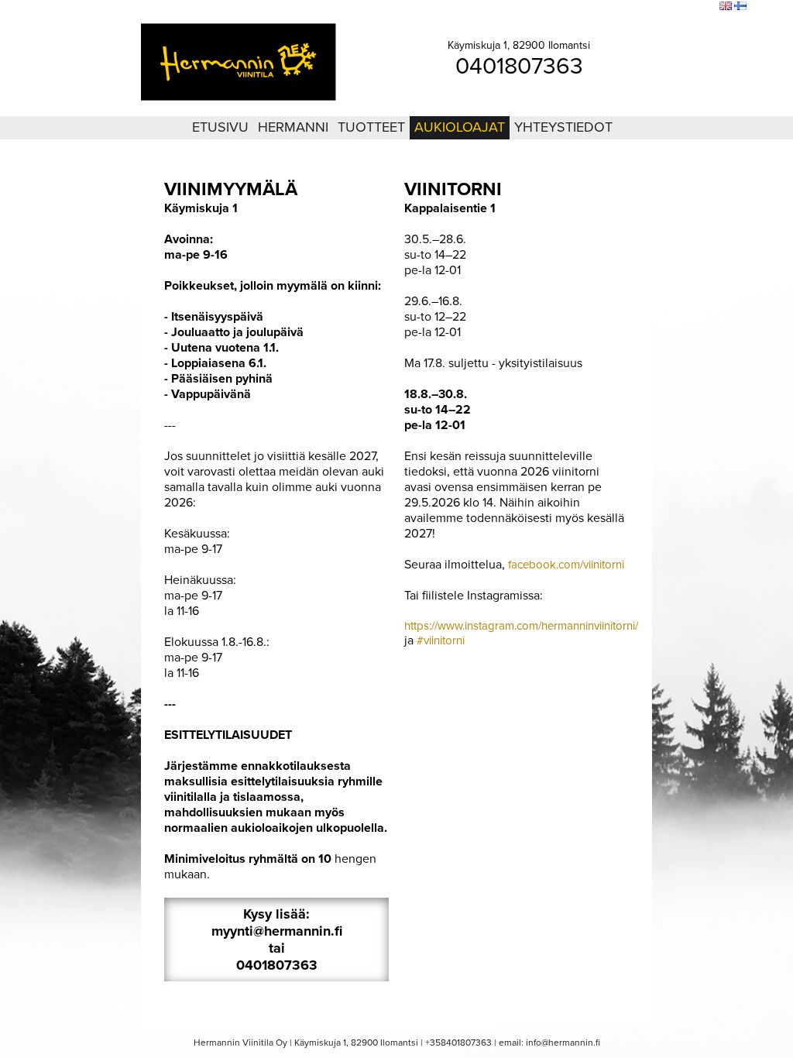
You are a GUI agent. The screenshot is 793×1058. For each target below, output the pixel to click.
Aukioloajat (459, 127)
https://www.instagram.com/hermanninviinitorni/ (521, 626)
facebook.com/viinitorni (566, 565)
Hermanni (293, 127)
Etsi (704, 7)
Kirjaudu (623, 7)
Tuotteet (371, 127)
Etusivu (220, 127)
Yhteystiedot (563, 127)
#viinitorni (439, 641)
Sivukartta (667, 7)
